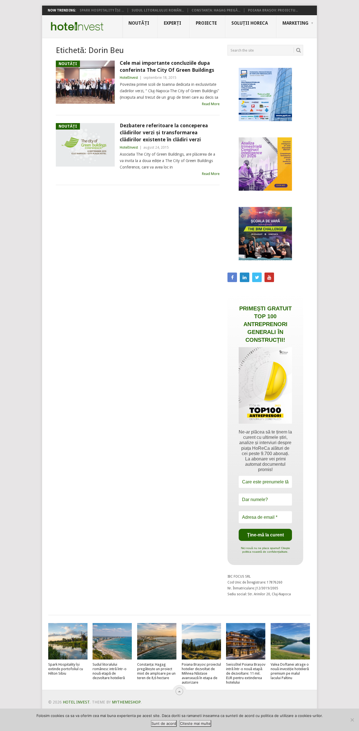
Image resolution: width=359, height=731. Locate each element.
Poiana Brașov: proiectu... (273, 10)
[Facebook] (232, 277)
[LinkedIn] (244, 277)
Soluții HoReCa (249, 23)
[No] (352, 720)
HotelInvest (129, 77)
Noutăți (138, 23)
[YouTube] (269, 277)
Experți (172, 23)
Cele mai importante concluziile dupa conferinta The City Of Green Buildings (167, 66)
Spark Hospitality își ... (102, 10)
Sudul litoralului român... (158, 10)
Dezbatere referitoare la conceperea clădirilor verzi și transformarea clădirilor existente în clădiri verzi (164, 132)
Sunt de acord (163, 723)
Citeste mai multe (195, 723)
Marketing (295, 23)
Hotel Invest (77, 26)
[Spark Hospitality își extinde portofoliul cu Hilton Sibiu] (68, 641)
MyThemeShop (126, 702)
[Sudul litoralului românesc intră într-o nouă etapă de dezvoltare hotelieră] (112, 641)
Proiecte (206, 23)
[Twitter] (257, 277)
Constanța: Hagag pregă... (216, 10)
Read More (211, 104)
